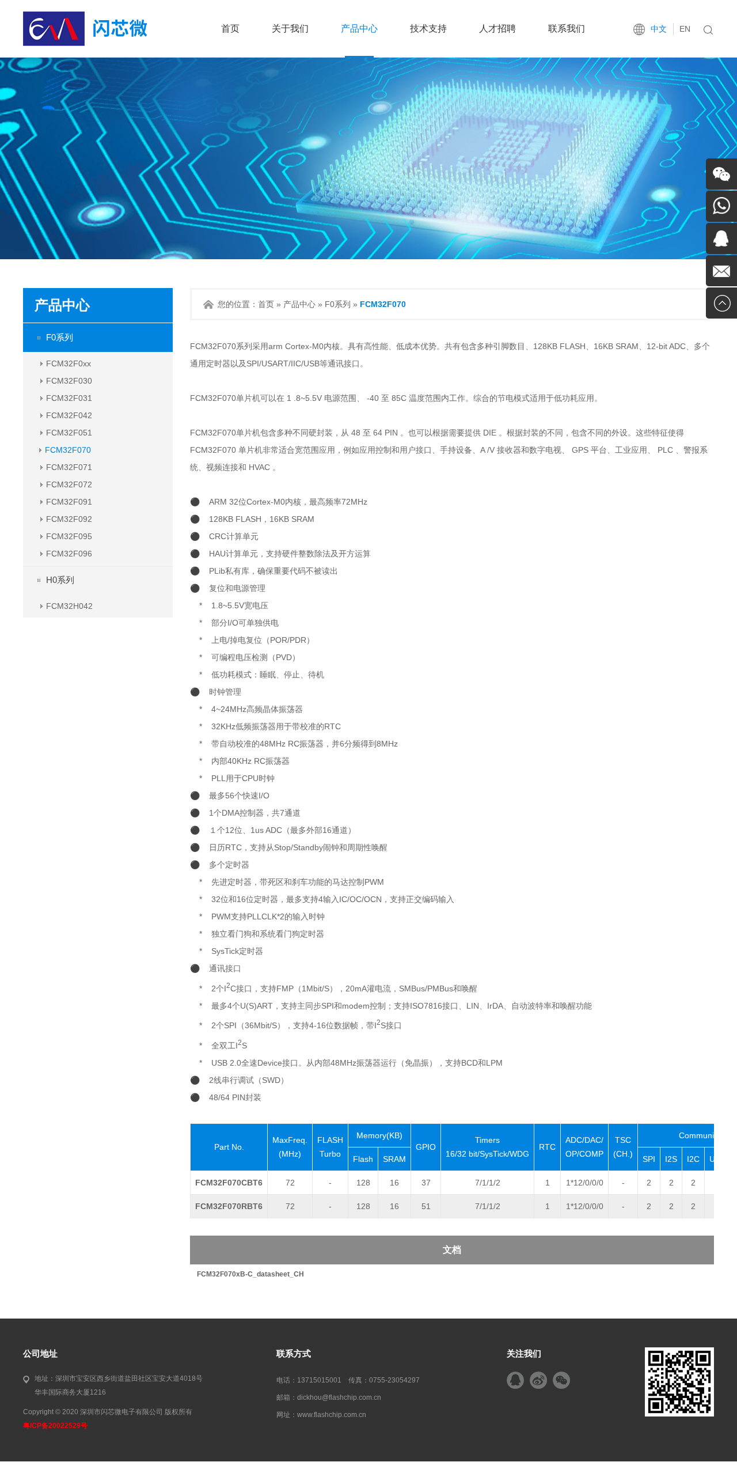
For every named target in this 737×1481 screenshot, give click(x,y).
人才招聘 (497, 28)
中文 (659, 28)
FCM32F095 (69, 536)
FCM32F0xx (68, 363)
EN (684, 28)
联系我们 (566, 28)
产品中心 (359, 28)
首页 (230, 28)
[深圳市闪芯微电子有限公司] (85, 44)
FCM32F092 (69, 519)
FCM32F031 (69, 398)
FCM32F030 (69, 380)
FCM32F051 (69, 432)
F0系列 (59, 337)
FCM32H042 (69, 606)
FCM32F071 (69, 467)
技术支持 (428, 28)
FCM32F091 (69, 501)
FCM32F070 (68, 449)
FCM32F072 (69, 484)
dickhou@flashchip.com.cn (339, 1397)
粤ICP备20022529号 (55, 1426)
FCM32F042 (69, 415)
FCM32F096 (69, 553)
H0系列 (60, 580)
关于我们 (290, 28)
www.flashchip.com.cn (331, 1415)
